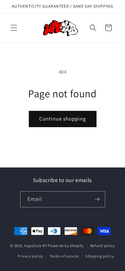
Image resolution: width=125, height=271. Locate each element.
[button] (14, 27)
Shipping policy (99, 256)
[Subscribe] (97, 199)
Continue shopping (62, 118)
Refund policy (102, 245)
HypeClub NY (35, 245)
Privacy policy (30, 256)
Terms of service (64, 256)
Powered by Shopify (66, 245)
